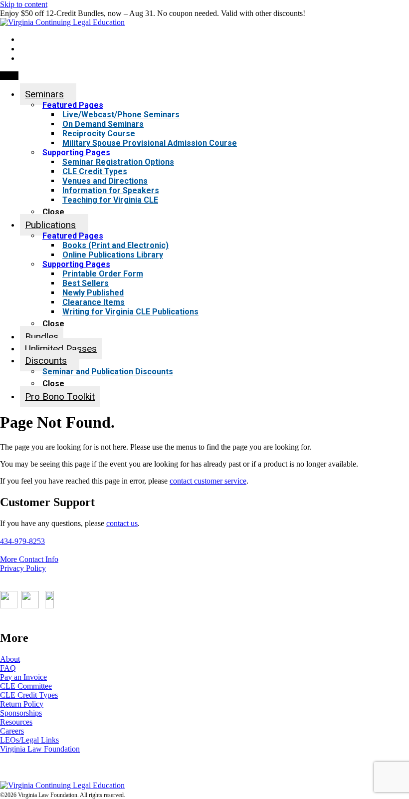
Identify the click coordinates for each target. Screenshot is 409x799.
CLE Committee (26, 686)
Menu (9, 75)
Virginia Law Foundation (40, 749)
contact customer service (208, 481)
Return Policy (21, 704)
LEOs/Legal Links (29, 740)
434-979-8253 (22, 541)
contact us (122, 523)
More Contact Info (29, 559)
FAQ (8, 668)
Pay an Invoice (23, 677)
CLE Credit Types (29, 695)
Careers (12, 731)
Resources (16, 722)
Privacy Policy (23, 568)
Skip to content (23, 4)
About (10, 659)
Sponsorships (21, 713)
